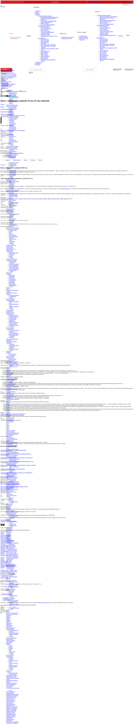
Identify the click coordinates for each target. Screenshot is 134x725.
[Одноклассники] (3, 96)
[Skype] (13, 96)
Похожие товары (7, 155)
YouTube (5, 597)
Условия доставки (5, 571)
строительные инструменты (44, 602)
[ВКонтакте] (1, 96)
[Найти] (30, 73)
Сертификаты (4, 551)
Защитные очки (4, 546)
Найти (2, 607)
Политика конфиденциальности (8, 565)
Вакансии (3, 550)
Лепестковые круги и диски (7, 541)
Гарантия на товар (5, 572)
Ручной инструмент (5, 538)
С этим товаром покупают (9, 156)
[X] (7, 96)
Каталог (2, 532)
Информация (4, 555)
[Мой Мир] (5, 96)
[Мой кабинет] (1, 89)
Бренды (2, 553)
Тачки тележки (4, 537)
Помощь (3, 567)
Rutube (5, 599)
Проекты (3, 560)
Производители (4, 561)
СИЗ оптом (3, 543)
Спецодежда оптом (5, 545)
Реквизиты (3, 548)
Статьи (2, 558)
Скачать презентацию (6, 594)
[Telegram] (15, 96)
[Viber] (9, 96)
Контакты (26, 405)
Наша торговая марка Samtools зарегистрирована (12, 415)
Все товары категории (6, 520)
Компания (3, 547)
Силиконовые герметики (6, 540)
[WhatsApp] (11, 96)
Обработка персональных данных (9, 566)
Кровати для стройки (6, 536)
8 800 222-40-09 (117, 69)
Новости (3, 557)
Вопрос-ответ (4, 562)
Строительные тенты (6, 535)
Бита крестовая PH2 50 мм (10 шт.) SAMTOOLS (12, 153)
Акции (2, 533)
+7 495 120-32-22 (128, 69)
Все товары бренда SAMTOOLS (8, 521)
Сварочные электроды (6, 542)
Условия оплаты (4, 570)
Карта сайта (3, 563)
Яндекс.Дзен (6, 600)
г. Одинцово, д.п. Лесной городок (95, 2)
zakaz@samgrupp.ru (55, 2)
